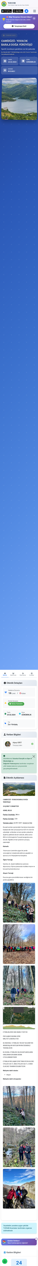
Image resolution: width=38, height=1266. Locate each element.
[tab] (5, 674)
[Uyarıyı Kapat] (34, 756)
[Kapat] (34, 18)
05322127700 (27, 823)
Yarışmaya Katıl (20, 26)
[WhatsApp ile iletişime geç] (4, 1261)
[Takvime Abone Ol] (26, 11)
